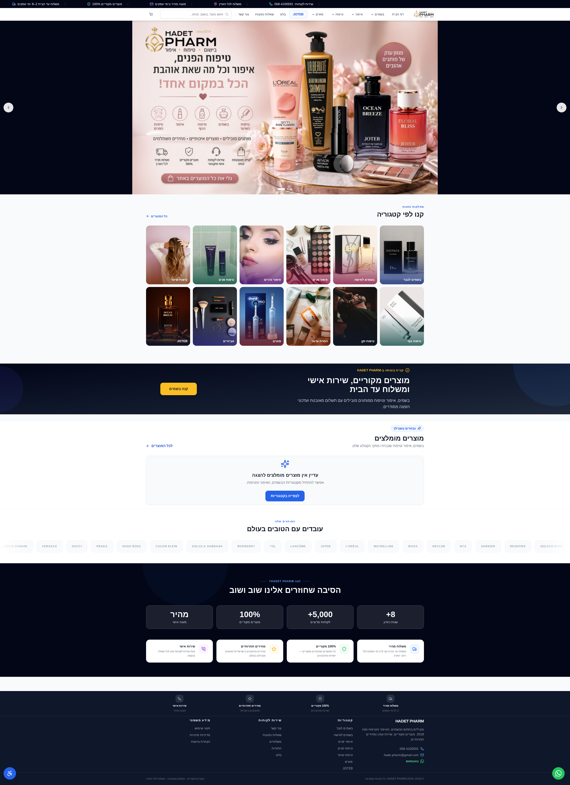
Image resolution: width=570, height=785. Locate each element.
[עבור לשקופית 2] (282, 189)
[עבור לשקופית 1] (288, 189)
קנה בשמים (178, 389)
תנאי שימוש (202, 728)
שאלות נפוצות (264, 14)
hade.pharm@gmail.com (401, 755)
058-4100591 (409, 748)
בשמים (379, 14)
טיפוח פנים (345, 748)
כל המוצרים (159, 216)
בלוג (283, 14)
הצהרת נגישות (200, 741)
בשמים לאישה (343, 735)
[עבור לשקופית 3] (279, 189)
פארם (320, 14)
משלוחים (275, 741)
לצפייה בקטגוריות (285, 496)
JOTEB (298, 14)
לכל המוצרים (162, 446)
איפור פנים (345, 741)
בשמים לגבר (344, 728)
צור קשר (243, 14)
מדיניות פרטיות (200, 735)
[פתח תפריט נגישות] (10, 773)
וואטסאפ (412, 761)
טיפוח (339, 14)
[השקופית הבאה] (8, 107)
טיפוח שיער (345, 755)
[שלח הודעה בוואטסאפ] (558, 773)
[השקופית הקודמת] (561, 107)
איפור (359, 14)
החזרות (276, 748)
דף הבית (398, 14)
